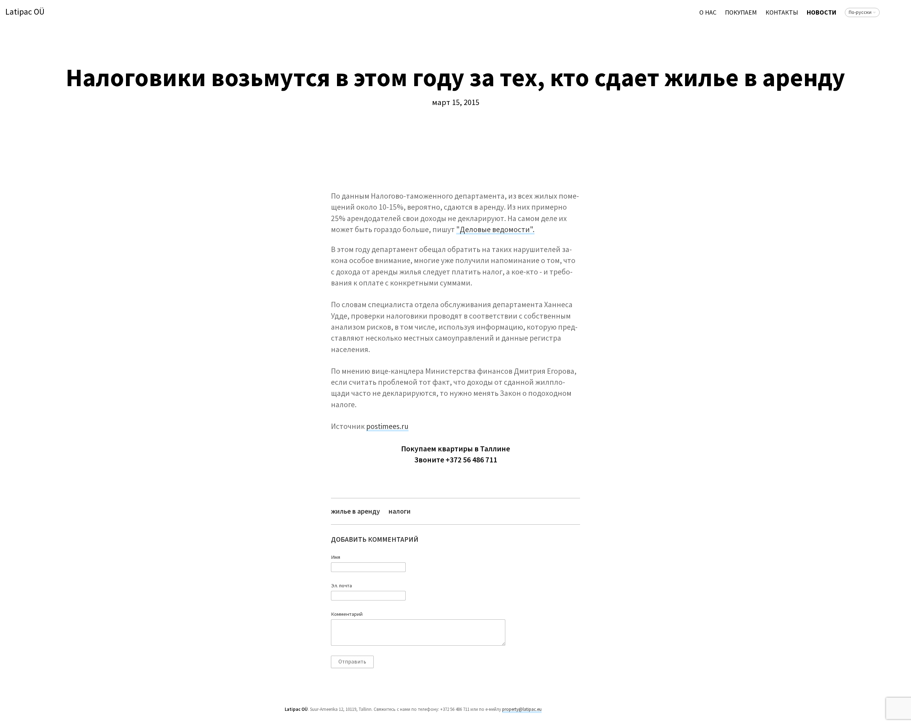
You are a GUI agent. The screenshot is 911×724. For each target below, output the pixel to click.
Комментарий (347, 614)
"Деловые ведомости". (495, 229)
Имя (335, 557)
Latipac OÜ (24, 12)
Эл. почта (341, 585)
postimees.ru (387, 426)
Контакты (781, 12)
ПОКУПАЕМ (741, 12)
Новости (821, 12)
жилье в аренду (355, 511)
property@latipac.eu (522, 709)
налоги (400, 511)
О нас (707, 12)
